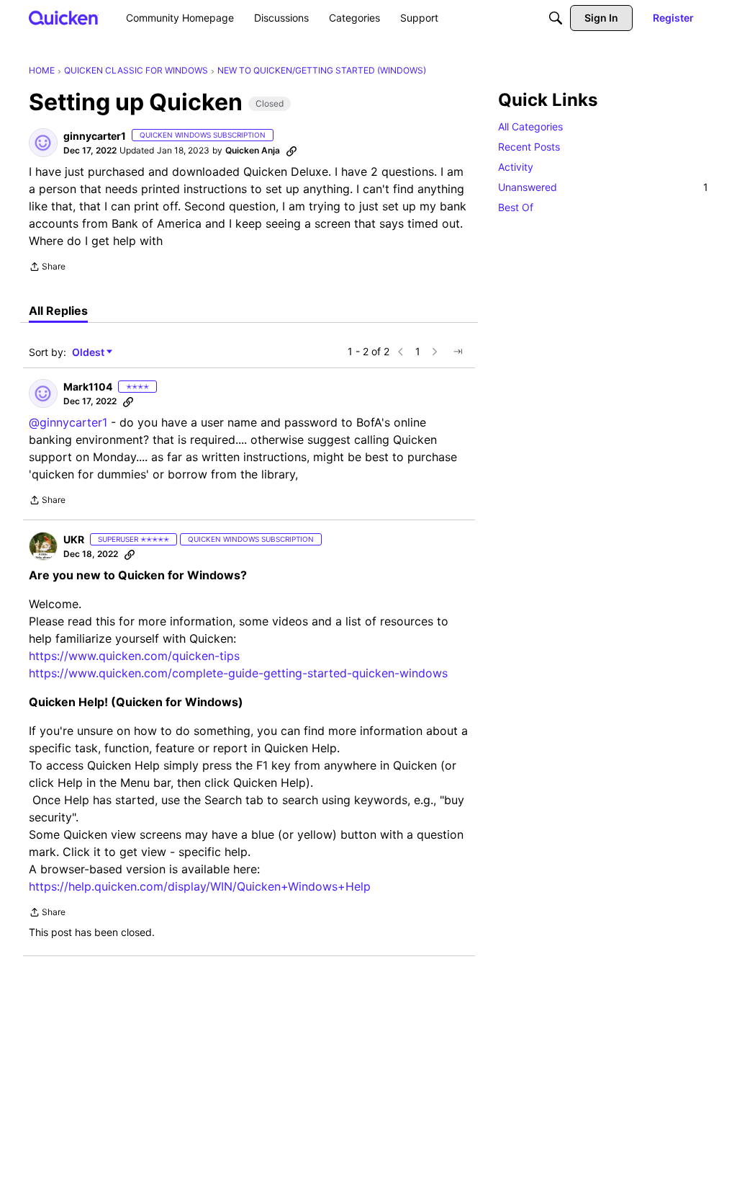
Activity (515, 167)
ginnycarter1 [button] (94, 136)
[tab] (58, 310)
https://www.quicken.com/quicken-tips (134, 656)
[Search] (556, 18)
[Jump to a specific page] (457, 351)
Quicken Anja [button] (252, 150)
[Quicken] (64, 18)
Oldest (89, 353)
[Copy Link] (291, 150)
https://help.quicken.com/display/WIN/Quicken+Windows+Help (200, 886)
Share (47, 268)
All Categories (530, 126)
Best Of (515, 207)
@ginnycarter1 (68, 422)
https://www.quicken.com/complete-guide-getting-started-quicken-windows (238, 673)
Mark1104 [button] (87, 386)
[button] (43, 142)
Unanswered (603, 187)
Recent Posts (529, 147)
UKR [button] (73, 539)
